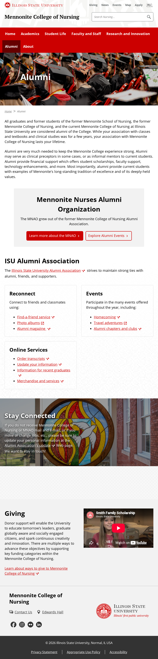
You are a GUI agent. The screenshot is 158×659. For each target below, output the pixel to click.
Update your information (37, 364)
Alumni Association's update (28, 445)
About (28, 46)
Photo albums (28, 322)
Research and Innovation (128, 33)
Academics (30, 33)
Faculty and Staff (86, 33)
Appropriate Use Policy (83, 652)
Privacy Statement (44, 652)
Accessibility (118, 652)
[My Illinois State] (149, 5)
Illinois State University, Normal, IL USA (84, 643)
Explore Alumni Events (106, 235)
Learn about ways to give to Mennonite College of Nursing (36, 571)
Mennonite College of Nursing (42, 16)
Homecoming (105, 317)
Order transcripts (31, 358)
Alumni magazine (31, 328)
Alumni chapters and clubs (115, 328)
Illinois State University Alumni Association (46, 270)
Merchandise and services (38, 381)
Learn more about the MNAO (52, 235)
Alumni (11, 46)
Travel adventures (108, 322)
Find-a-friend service (33, 317)
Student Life (55, 33)
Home (10, 33)
